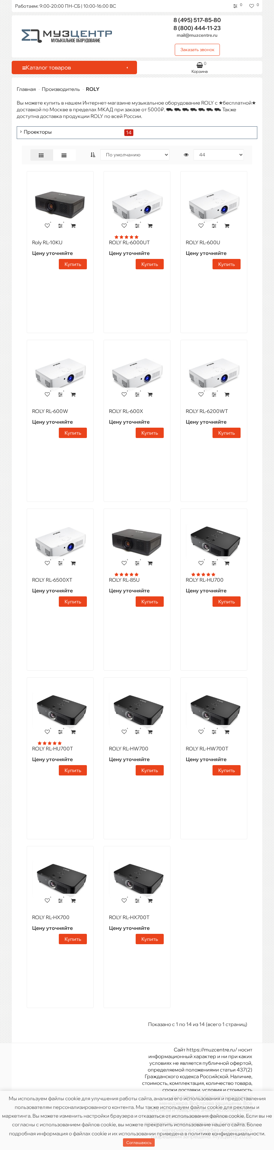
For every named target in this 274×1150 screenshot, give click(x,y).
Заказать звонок (197, 49)
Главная (26, 89)
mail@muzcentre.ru (197, 35)
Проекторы (38, 132)
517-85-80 (197, 19)
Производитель (61, 89)
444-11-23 (197, 27)
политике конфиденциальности (226, 1133)
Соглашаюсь (138, 1142)
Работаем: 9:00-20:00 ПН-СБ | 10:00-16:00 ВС (65, 6)
